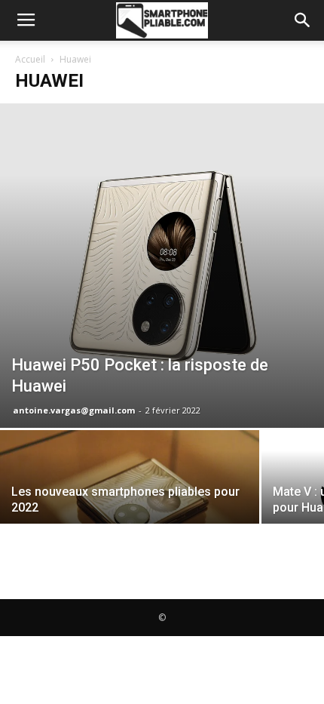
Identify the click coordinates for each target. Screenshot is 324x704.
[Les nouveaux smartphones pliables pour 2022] (129, 494)
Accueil (30, 59)
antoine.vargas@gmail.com (74, 410)
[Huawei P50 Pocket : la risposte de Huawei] (162, 265)
